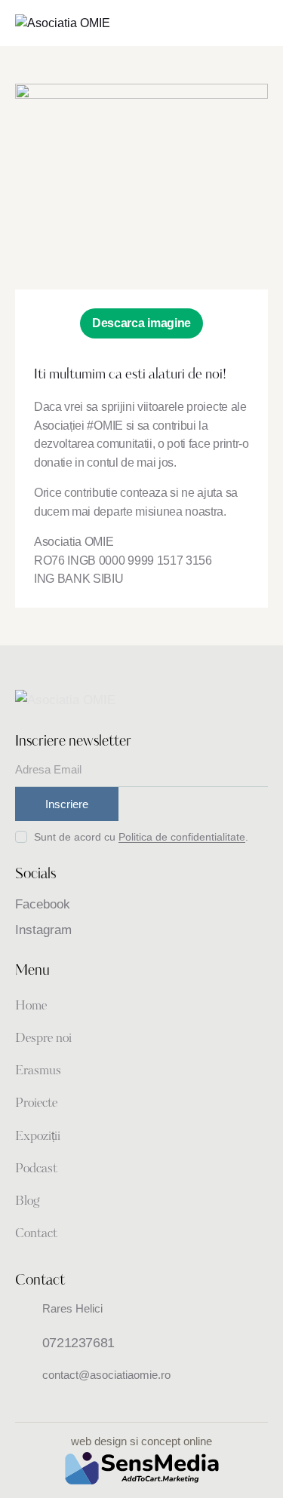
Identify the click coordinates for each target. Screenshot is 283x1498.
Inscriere (66, 804)
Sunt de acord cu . (141, 837)
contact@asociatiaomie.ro (106, 1374)
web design (99, 1441)
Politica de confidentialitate (181, 837)
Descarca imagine (141, 323)
